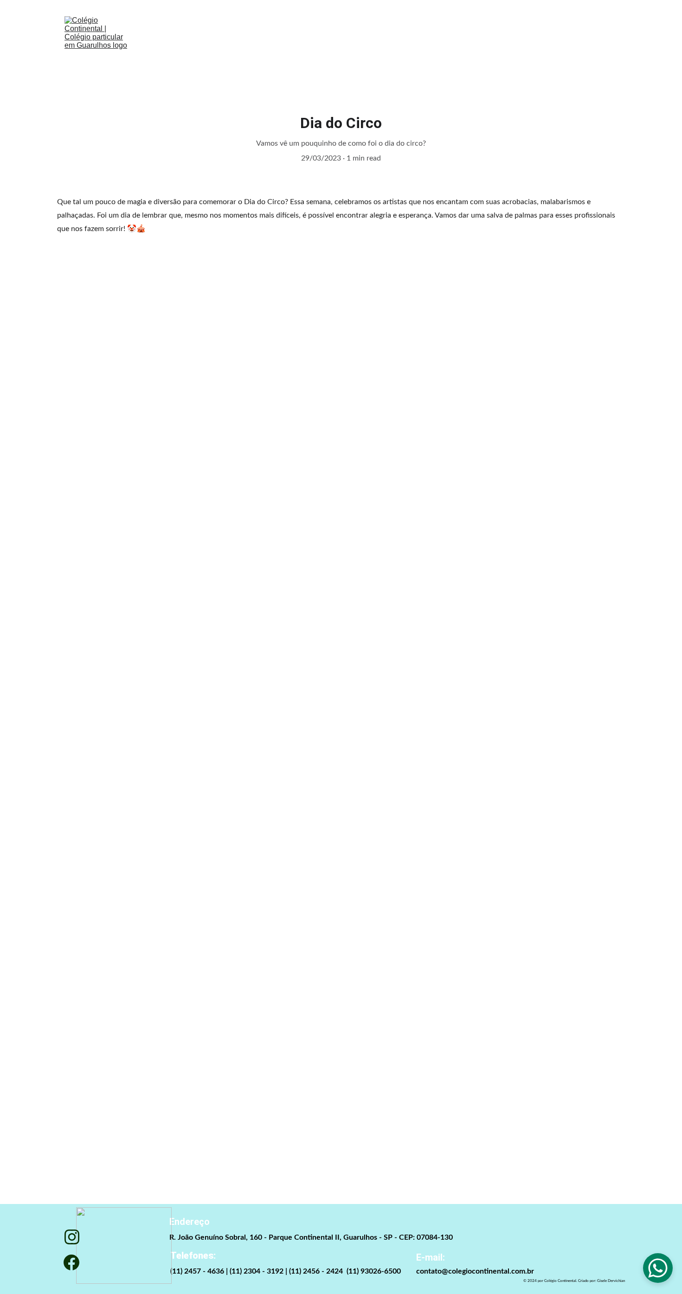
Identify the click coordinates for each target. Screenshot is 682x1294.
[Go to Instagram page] (71, 1237)
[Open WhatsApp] (658, 1268)
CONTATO (480, 46)
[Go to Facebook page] (71, 1262)
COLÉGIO (264, 46)
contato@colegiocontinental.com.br (475, 1271)
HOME (193, 46)
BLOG (410, 46)
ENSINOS (342, 46)
